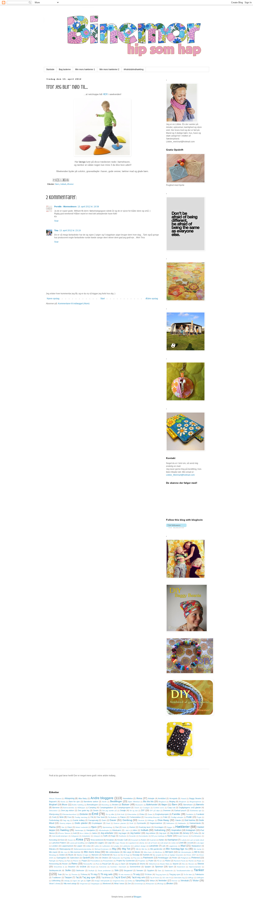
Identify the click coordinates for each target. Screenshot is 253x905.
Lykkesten (106, 846)
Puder (151, 861)
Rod (97, 864)
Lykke (96, 846)
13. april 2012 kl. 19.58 (88, 206)
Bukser (125, 804)
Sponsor (159, 866)
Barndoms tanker (91, 801)
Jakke (94, 833)
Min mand (53, 852)
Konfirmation (196, 836)
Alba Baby (82, 798)
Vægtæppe (95, 884)
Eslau (142, 814)
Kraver (70, 840)
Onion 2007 (191, 855)
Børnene (56, 808)
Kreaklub (110, 840)
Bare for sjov (74, 801)
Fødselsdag (54, 820)
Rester (65, 864)
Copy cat (171, 808)
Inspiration (176, 830)
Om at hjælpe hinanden (173, 855)
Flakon (123, 817)
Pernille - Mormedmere (65, 206)
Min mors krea (92, 852)
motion (62, 855)
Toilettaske (199, 874)
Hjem (94, 827)
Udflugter (200, 878)
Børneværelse (68, 808)
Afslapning (70, 798)
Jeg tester (174, 833)
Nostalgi (136, 855)
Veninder (162, 880)
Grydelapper (97, 823)
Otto (96, 858)
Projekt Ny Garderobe (125, 861)
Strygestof (128, 870)
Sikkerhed (153, 864)
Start (102, 298)
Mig (114, 848)
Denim (95, 810)
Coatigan (146, 808)
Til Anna (84, 874)
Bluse (64, 804)
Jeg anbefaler (107, 833)
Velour (152, 881)
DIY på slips (155, 810)
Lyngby (116, 846)
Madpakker (196, 846)
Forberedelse (135, 817)
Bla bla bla (148, 801)
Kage (113, 836)
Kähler (161, 840)
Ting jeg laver (160, 874)
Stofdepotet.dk (55, 870)
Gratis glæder (81, 823)
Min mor (64, 852)
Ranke (191, 861)
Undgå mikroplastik (101, 881)
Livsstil (190, 843)
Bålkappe (81, 808)
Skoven (191, 864)
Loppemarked (67, 846)
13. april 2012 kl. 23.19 (70, 230)
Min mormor (75, 852)
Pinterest (195, 858)
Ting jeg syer (174, 874)
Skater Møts (164, 864)
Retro (74, 863)
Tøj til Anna (106, 877)
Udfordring (56, 881)
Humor (132, 827)
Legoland (132, 843)
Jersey (186, 833)
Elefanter (84, 814)
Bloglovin (182, 802)
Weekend (107, 883)
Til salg (136, 874)
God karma (190, 820)
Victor (196, 880)
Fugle (199, 817)
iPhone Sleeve (64, 833)
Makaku (52, 849)
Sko (183, 864)
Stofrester (80, 870)
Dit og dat (134, 810)
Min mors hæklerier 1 (85, 69)
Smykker (72, 867)
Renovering (54, 864)
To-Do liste (188, 874)
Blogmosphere (195, 802)
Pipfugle (52, 861)
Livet (181, 843)
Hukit (124, 827)
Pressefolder (108, 861)
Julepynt (96, 836)
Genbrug (127, 820)
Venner (174, 881)
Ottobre (105, 858)
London (55, 846)
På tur (159, 861)
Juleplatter (86, 836)
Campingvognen (124, 808)
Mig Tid (126, 848)
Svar (56, 221)
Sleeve (200, 864)
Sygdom (150, 870)
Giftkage (150, 820)
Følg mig (66, 820)
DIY (143, 810)
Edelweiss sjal (195, 810)
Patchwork (148, 858)
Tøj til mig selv (138, 877)
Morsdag (52, 855)
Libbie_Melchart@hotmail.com (180, 475)
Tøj (77, 877)
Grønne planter (120, 823)
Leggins (100, 843)
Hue (117, 827)
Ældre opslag (151, 298)
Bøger (164, 804)
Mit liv (197, 852)
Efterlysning (54, 814)
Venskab (185, 880)
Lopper (79, 846)
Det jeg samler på (109, 810)
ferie (62, 817)
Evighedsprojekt (162, 814)
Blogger (137, 897)
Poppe (84, 861)
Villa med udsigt (69, 883)
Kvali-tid (153, 840)
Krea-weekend (97, 840)
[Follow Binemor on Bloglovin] (176, 527)
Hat (62, 827)
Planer (75, 861)
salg (116, 864)
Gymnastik (141, 823)
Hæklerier (182, 827)
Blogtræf (53, 804)
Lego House (120, 843)
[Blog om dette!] (57, 180)
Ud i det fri (166, 878)
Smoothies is (59, 867)
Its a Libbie (84, 833)
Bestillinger (116, 801)
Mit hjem (169, 852)
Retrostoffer (88, 864)
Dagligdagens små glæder (190, 808)
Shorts (142, 864)
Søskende (169, 870)
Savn (123, 864)
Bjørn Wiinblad (134, 802)
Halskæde (182, 823)
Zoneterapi (138, 884)
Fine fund (100, 817)
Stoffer (68, 870)
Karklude (122, 836)
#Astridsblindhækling (134, 69)
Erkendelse (132, 814)
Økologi (160, 884)
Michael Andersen (102, 849)
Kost (62, 840)
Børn (57, 184)
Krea (79, 839)
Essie (150, 814)
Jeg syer (162, 833)
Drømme (167, 810)
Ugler (88, 881)
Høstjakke (90, 830)
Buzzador (139, 805)
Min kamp (197, 849)
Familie (176, 814)
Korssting (53, 840)
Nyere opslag (53, 298)
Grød (108, 823)
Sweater (139, 870)
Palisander (116, 858)
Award (183, 798)
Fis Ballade (112, 817)
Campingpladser (106, 808)
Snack (93, 867)
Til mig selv (107, 874)
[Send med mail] (54, 180)
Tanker (199, 870)
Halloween (170, 823)
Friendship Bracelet (152, 817)
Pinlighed (184, 858)
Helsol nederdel (81, 827)
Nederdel (106, 855)
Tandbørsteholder (183, 870)
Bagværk (53, 801)
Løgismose (173, 846)
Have (69, 827)
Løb (163, 846)
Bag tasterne (65, 69)
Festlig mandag (81, 817)
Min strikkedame (112, 852)
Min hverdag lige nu (177, 848)
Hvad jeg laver (145, 827)
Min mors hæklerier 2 (109, 69)
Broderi (115, 805)
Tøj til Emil (120, 877)
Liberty (141, 843)
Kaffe (105, 836)
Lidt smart (164, 843)
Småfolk (83, 867)
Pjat (68, 861)
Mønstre (95, 855)
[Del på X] (61, 180)
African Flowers (55, 798)
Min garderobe (156, 849)
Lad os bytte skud (197, 840)
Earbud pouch (180, 810)
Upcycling (140, 880)
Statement (181, 867)
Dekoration (53, 810)
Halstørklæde (195, 823)
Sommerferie (135, 867)
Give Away (163, 820)
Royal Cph (106, 864)
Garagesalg (93, 820)
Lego (110, 843)
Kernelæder (143, 836)
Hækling (64, 830)
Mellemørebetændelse (82, 849)
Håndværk (116, 830)
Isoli (74, 833)
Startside (50, 69)
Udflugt (190, 878)
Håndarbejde (104, 830)
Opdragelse (61, 858)
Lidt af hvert (152, 843)
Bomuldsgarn (92, 805)
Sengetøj (132, 864)
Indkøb (63, 184)
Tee (66, 874)
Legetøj (91, 843)
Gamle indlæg (79, 820)
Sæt (159, 870)
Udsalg (67, 881)
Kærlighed (172, 840)
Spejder (148, 867)
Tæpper (68, 877)
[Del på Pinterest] (67, 180)
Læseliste (153, 846)
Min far (144, 849)
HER (105, 94)
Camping (92, 808)
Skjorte (175, 864)
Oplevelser (74, 858)
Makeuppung (64, 849)
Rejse (199, 861)
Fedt (54, 817)
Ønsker (70, 184)
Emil (95, 814)
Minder (137, 852)
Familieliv (189, 814)
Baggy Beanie (195, 798)
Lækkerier (126, 846)
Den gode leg (83, 810)
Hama (52, 827)
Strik (116, 870)
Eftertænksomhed (69, 814)
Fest (69, 817)
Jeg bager (122, 833)
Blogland (162, 802)
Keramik (132, 836)
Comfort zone (158, 808)
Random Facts (179, 861)
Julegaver (75, 836)
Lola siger (200, 843)
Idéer (135, 830)
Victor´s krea (54, 883)
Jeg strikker (151, 833)
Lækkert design (140, 846)
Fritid (165, 817)
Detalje (123, 810)
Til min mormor (124, 874)
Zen (129, 883)
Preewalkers (95, 861)
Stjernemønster (195, 867)
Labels (184, 840)
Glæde (178, 820)
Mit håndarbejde (184, 852)
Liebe (173, 843)
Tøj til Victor (154, 878)
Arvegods (173, 798)
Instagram (190, 830)
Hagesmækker (156, 823)
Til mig (94, 874)
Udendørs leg (179, 878)
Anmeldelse (128, 798)
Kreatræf (134, 840)
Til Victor (148, 874)
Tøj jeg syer (88, 877)
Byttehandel (151, 804)
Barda (63, 802)
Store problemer (104, 870)
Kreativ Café (122, 840)
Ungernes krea (118, 881)
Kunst (143, 840)
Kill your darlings (157, 836)
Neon (115, 855)
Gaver (113, 820)
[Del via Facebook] (64, 180)
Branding (105, 805)
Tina (56, 230)
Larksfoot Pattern (59, 843)
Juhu (196, 833)
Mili (137, 849)
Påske (167, 861)
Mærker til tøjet (82, 855)
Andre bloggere (102, 798)
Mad (183, 845)
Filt (92, 817)
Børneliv (200, 804)
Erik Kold (120, 814)
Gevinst (141, 820)
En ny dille (110, 814)
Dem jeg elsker (67, 810)
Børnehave (188, 805)
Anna (139, 798)
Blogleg (172, 801)
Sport (170, 867)
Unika (130, 881)
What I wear (119, 883)
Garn (104, 820)
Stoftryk (91, 870)
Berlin (104, 802)
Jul (203, 833)
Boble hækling (78, 805)
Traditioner (56, 877)
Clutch (136, 808)
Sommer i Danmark (118, 867)
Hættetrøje (79, 830)
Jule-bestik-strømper (60, 836)
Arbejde (151, 798)
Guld (131, 823)
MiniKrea (158, 852)
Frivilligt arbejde (177, 817)
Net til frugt (125, 855)
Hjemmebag (107, 827)
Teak (60, 874)
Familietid (200, 814)
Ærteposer (150, 884)
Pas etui (136, 858)
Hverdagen (159, 827)
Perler (174, 858)
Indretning (159, 830)
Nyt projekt (157, 855)
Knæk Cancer (182, 836)
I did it (127, 830)
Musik (70, 855)
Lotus (88, 846)
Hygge (169, 827)
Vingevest (84, 884)
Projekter (141, 861)
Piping (61, 861)
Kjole (169, 836)
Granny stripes (65, 823)
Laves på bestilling (77, 843)
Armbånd (162, 798)
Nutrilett (146, 855)
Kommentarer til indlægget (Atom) (73, 303)
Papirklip (126, 858)
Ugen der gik (78, 881)
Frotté (189, 817)
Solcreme (103, 867)
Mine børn (148, 852)
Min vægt (127, 852)
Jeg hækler (135, 833)
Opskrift (86, 858)
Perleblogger (163, 858)
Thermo (74, 874)
